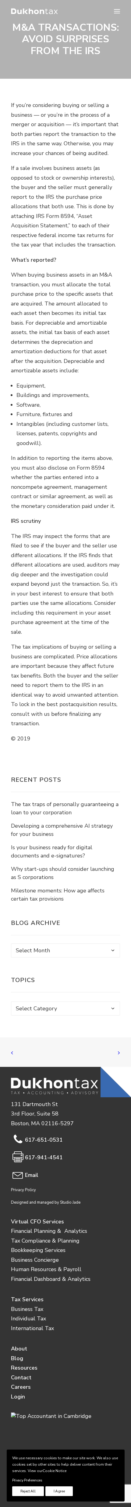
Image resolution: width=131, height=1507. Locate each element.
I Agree (59, 1491)
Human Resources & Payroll (46, 1269)
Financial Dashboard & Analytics (50, 1279)
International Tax (32, 1328)
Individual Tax (28, 1318)
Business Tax (27, 1309)
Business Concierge (35, 1260)
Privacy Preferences (27, 1480)
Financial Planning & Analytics (49, 1231)
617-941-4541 (44, 1157)
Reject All (28, 1491)
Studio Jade (70, 1202)
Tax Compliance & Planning (45, 1240)
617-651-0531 (44, 1139)
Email (31, 1175)
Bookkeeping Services (38, 1250)
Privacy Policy (23, 1190)
